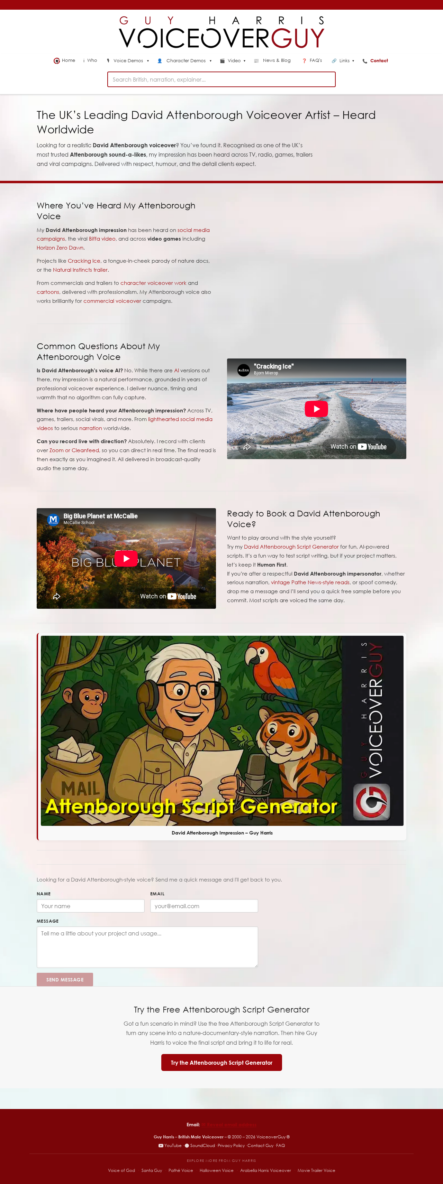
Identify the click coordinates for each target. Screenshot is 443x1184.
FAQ (280, 1145)
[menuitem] (128, 61)
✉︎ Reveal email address (228, 1124)
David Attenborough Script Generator (291, 546)
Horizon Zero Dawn (60, 247)
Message (48, 921)
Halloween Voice (217, 1170)
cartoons (48, 291)
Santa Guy (152, 1170)
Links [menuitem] (343, 61)
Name (44, 893)
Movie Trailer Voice (316, 1170)
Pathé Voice (181, 1170)
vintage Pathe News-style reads (310, 582)
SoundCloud (202, 1145)
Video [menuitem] (232, 61)
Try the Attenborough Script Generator (221, 1062)
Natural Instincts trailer (80, 269)
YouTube (173, 1145)
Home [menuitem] (68, 60)
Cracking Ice (84, 260)
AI (176, 370)
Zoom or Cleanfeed (74, 450)
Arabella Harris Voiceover (265, 1170)
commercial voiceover (112, 300)
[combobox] (221, 79)
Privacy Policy (231, 1145)
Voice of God (121, 1170)
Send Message (64, 979)
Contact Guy (260, 1145)
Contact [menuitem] (375, 60)
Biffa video (102, 238)
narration (90, 428)
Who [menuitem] (91, 60)
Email (157, 893)
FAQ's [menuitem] (312, 60)
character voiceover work (153, 282)
